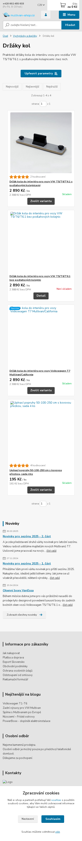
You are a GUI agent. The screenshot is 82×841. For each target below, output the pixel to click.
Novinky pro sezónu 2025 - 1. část (27, 563)
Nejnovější (12, 87)
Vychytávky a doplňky (25, 36)
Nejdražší (52, 87)
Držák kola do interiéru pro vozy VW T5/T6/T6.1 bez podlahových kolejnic (39, 278)
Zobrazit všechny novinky (22, 614)
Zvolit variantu (41, 201)
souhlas (56, 800)
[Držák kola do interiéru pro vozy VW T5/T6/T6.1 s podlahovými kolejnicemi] (41, 142)
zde (57, 831)
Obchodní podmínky (15, 666)
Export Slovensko (14, 662)
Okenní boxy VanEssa (18, 590)
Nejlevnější (32, 87)
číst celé (51, 551)
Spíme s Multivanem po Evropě (22, 712)
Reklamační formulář (15, 679)
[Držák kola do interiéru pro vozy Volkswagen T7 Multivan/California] (41, 336)
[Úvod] (19, 15)
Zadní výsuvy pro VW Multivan (22, 708)
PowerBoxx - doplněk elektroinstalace (26, 721)
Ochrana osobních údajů (17, 671)
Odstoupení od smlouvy (18, 675)
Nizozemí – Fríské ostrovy (19, 717)
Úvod (5, 36)
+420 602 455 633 (13, 3)
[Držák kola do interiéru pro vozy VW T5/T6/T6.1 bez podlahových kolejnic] (41, 242)
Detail (41, 296)
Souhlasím (52, 819)
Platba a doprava (13, 657)
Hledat (70, 25)
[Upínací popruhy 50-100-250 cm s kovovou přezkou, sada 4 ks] (41, 431)
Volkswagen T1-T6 (15, 703)
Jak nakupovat (11, 653)
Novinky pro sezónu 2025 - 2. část (27, 536)
